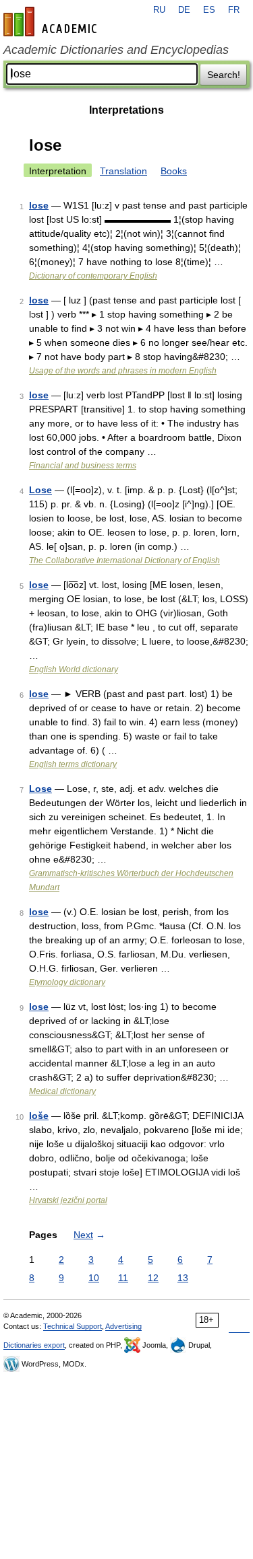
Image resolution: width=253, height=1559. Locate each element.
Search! (223, 74)
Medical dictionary (62, 1091)
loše (39, 1115)
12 (153, 1277)
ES (209, 10)
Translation (123, 171)
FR (234, 10)
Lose (40, 489)
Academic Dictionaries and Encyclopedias (116, 50)
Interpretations (126, 110)
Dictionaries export (34, 1345)
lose (39, 205)
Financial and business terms (82, 465)
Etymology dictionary (67, 982)
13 (182, 1277)
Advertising (123, 1326)
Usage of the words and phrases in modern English (123, 370)
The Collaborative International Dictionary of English (124, 560)
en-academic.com (52, 21)
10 (93, 1277)
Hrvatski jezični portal (68, 1200)
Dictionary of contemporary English (93, 276)
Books (174, 171)
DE (184, 10)
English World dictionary (73, 669)
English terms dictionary (73, 764)
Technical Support (72, 1326)
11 (123, 1277)
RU (159, 10)
